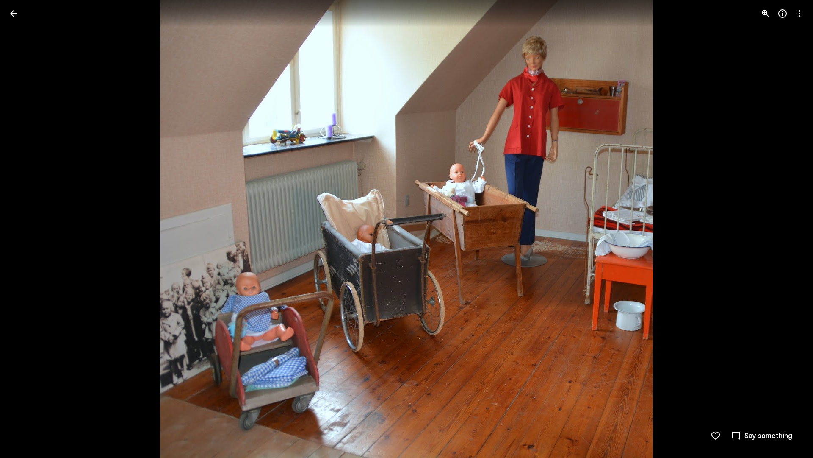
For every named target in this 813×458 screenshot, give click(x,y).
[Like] (716, 436)
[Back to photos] (13, 13)
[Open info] (782, 13)
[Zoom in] (765, 13)
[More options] (799, 13)
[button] (24, 229)
